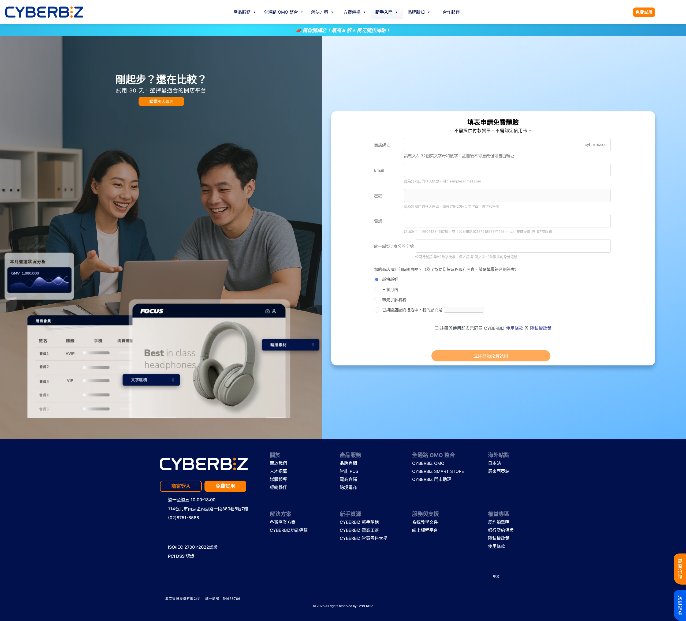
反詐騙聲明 (498, 522)
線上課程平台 (425, 530)
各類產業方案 (283, 522)
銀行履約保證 (501, 530)
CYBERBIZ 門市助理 (431, 479)
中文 (496, 576)
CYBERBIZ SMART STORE (431, 471)
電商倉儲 (348, 479)
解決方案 (319, 12)
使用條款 (515, 328)
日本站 (494, 463)
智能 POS (349, 471)
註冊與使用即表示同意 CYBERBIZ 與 (494, 328)
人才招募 (278, 471)
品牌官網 (348, 463)
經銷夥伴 (278, 487)
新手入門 (384, 12)
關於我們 (278, 463)
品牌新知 (416, 12)
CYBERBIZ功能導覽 (288, 530)
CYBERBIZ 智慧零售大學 (359, 538)
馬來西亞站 (498, 471)
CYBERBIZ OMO (428, 463)
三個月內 (390, 289)
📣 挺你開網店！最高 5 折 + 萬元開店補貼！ (101, 30)
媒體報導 (278, 479)
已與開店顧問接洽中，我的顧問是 (412, 309)
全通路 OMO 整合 (281, 12)
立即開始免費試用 (491, 355)
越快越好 (390, 279)
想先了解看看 (394, 299)
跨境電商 (348, 487)
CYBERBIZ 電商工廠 (359, 530)
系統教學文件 (425, 522)
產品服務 (242, 12)
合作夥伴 (451, 12)
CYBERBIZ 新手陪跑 (359, 522)
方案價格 (351, 12)
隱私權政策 (540, 328)
